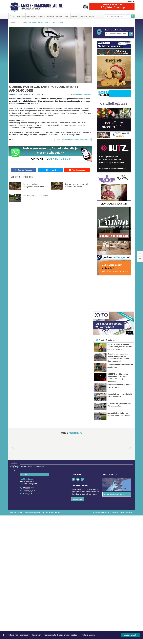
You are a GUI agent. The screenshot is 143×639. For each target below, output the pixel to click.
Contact (91, 16)
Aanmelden (77, 499)
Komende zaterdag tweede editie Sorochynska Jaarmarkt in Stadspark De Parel (120, 346)
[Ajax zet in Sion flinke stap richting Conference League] (100, 416)
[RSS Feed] (82, 479)
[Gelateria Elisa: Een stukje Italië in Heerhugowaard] (100, 397)
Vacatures (83, 16)
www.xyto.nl (27, 494)
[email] (140, 259)
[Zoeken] (133, 16)
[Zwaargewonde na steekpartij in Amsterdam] (100, 367)
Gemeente (41, 16)
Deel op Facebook (25, 170)
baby (13, 139)
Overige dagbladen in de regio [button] (114, 494)
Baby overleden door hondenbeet (35, 195)
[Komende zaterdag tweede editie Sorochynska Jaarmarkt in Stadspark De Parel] (100, 347)
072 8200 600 (28, 488)
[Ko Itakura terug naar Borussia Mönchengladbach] (100, 406)
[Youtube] (78, 479)
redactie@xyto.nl (29, 491)
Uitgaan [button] (74, 16)
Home (13, 23)
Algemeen (21, 16)
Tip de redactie (78, 170)
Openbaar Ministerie (83, 94)
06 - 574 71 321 (59, 158)
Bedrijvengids (31, 16)
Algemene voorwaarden (101, 512)
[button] (10, 447)
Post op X (51, 170)
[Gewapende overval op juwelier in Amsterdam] (100, 387)
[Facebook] (74, 479)
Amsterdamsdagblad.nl (42, 6)
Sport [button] (66, 16)
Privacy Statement (126, 512)
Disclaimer (114, 512)
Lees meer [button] (93, 635)
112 (14, 16)
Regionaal (50, 16)
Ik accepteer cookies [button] (130, 635)
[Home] (10, 16)
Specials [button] (59, 16)
